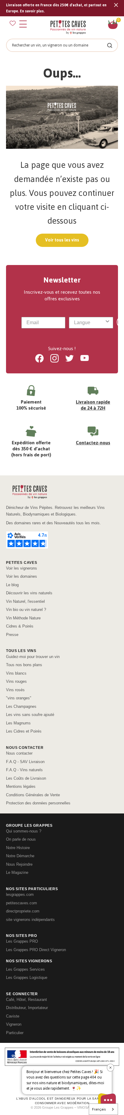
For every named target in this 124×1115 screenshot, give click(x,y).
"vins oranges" (18, 698)
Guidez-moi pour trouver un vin (33, 656)
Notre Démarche (20, 856)
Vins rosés (15, 690)
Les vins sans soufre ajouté (30, 714)
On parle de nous (21, 839)
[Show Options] (107, 322)
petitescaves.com (21, 903)
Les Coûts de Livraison (26, 778)
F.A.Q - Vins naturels (24, 770)
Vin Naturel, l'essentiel (25, 601)
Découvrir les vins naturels (29, 593)
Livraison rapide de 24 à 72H (93, 405)
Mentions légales (21, 786)
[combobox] (89, 322)
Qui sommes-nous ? (23, 831)
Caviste (12, 1016)
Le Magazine (17, 872)
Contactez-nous (93, 442)
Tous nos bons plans (24, 665)
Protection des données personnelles (38, 803)
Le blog (12, 585)
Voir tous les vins (62, 240)
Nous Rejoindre (19, 864)
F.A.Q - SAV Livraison (25, 761)
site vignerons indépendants (30, 919)
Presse (12, 634)
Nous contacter (19, 753)
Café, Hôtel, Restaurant (26, 999)
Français (99, 1109)
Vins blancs (16, 673)
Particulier (14, 1032)
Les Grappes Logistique (26, 977)
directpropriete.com (22, 911)
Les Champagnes (21, 706)
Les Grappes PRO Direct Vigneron (36, 949)
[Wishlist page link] (13, 23)
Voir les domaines (21, 576)
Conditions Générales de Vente (33, 795)
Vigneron (13, 1024)
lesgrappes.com (20, 894)
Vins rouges (16, 681)
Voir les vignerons (21, 568)
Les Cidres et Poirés (24, 731)
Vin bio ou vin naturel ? (26, 609)
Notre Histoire (18, 847)
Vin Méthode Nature (23, 618)
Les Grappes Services (25, 969)
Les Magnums (18, 723)
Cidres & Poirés (19, 626)
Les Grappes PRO (22, 941)
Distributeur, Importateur (27, 1007)
